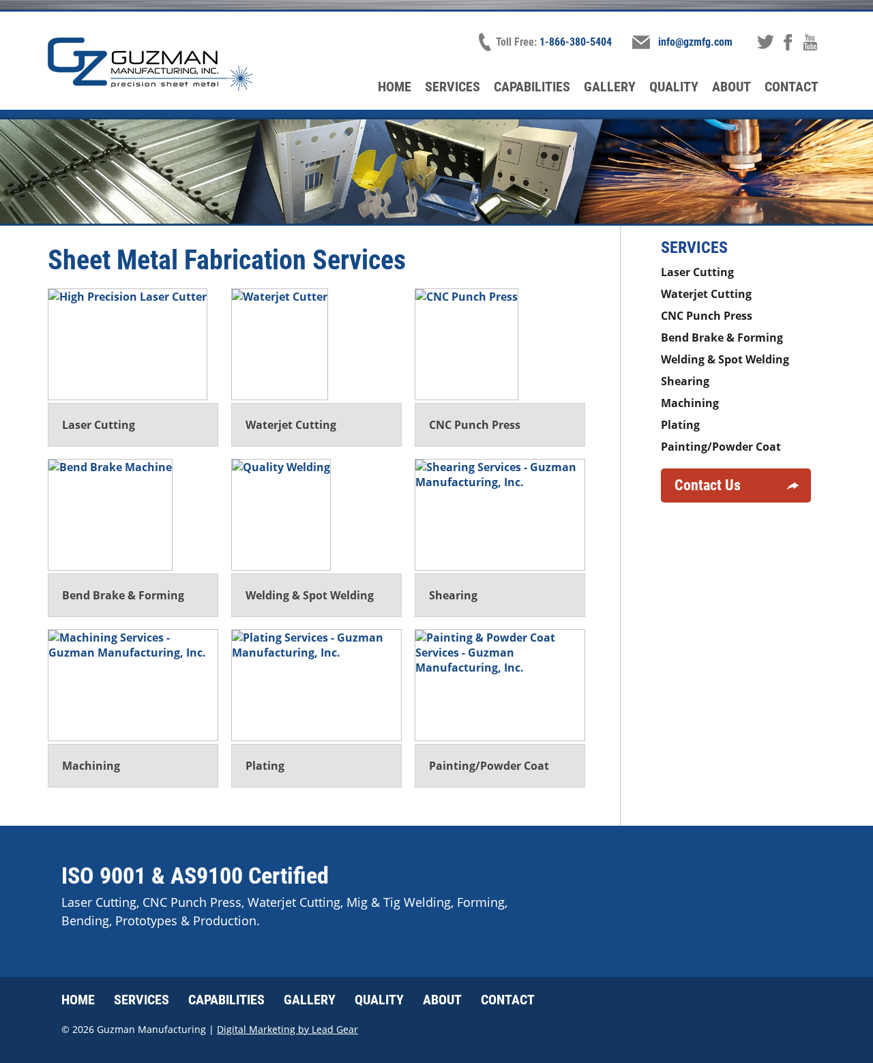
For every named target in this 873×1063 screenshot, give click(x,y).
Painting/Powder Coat (721, 446)
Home (394, 86)
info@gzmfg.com (695, 41)
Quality (673, 86)
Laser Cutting (697, 272)
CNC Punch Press (706, 315)
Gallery (610, 86)
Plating (680, 424)
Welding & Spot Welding (725, 359)
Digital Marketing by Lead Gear (287, 1029)
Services (452, 86)
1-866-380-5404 (575, 41)
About (731, 86)
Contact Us (708, 485)
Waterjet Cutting (706, 293)
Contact (791, 86)
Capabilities (532, 86)
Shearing (685, 381)
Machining (690, 402)
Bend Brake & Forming (722, 337)
